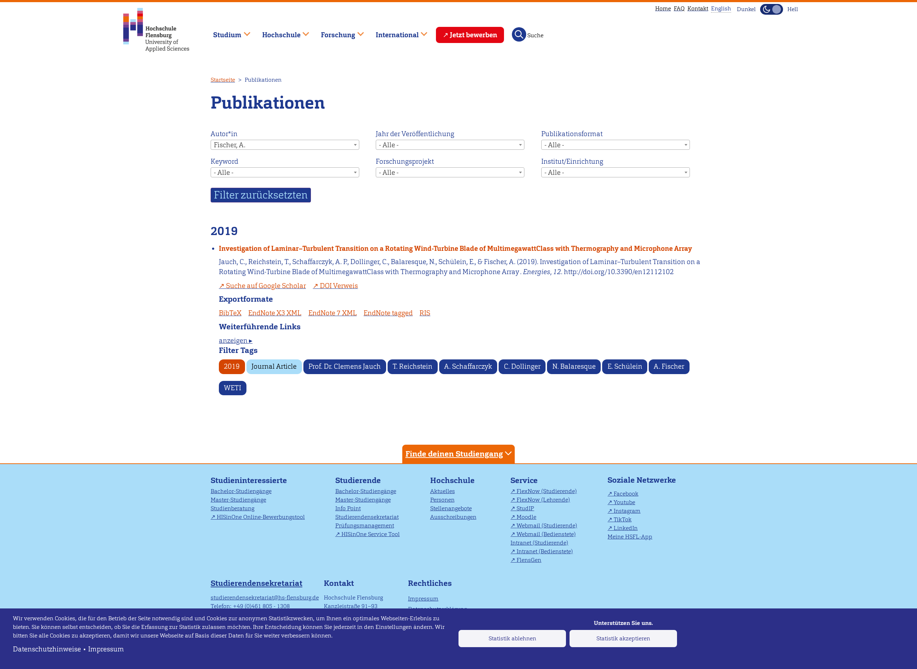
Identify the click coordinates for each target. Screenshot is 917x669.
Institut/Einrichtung (572, 161)
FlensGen (529, 560)
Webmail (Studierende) (547, 525)
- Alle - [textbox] (389, 144)
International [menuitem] (392, 31)
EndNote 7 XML (332, 313)
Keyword (224, 161)
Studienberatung (232, 508)
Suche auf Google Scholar (266, 285)
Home (663, 8)
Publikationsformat (571, 133)
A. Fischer (669, 366)
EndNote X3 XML (274, 313)
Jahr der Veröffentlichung (415, 133)
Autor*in (224, 133)
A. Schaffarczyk (468, 366)
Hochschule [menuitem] (276, 31)
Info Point (348, 508)
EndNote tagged (388, 313)
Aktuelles (442, 491)
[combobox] (285, 145)
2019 (232, 366)
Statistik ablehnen (512, 638)
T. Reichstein (412, 366)
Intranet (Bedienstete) (545, 551)
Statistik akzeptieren (623, 638)
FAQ (679, 8)
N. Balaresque (574, 366)
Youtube (624, 502)
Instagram (627, 511)
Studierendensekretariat (367, 517)
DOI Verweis (339, 285)
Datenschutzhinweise (47, 649)
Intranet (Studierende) (539, 542)
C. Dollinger (522, 366)
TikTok (623, 519)
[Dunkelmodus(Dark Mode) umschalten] (771, 9)
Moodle (526, 517)
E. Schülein (625, 366)
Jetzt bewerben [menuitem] (473, 34)
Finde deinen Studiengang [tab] (454, 454)
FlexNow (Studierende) (547, 491)
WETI (232, 387)
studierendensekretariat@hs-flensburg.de (265, 597)
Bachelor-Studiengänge (241, 491)
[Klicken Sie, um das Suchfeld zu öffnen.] (519, 34)
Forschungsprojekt (405, 161)
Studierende (358, 480)
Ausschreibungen (453, 517)
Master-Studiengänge (238, 499)
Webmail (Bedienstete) (546, 534)
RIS (424, 313)
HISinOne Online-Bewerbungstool (261, 517)
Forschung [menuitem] (333, 31)
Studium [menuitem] (222, 31)
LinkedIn (626, 528)
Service (524, 480)
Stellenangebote (451, 508)
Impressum (106, 649)
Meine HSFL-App (630, 536)
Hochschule (452, 480)
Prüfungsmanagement (364, 525)
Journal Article (274, 366)
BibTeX (230, 313)
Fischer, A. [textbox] (229, 144)
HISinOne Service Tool (370, 534)
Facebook (626, 493)
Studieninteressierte (249, 480)
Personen (442, 499)
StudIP (525, 508)
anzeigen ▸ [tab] (236, 340)
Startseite (223, 79)
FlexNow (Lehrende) (543, 499)
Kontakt (697, 8)
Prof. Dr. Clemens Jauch (344, 366)
